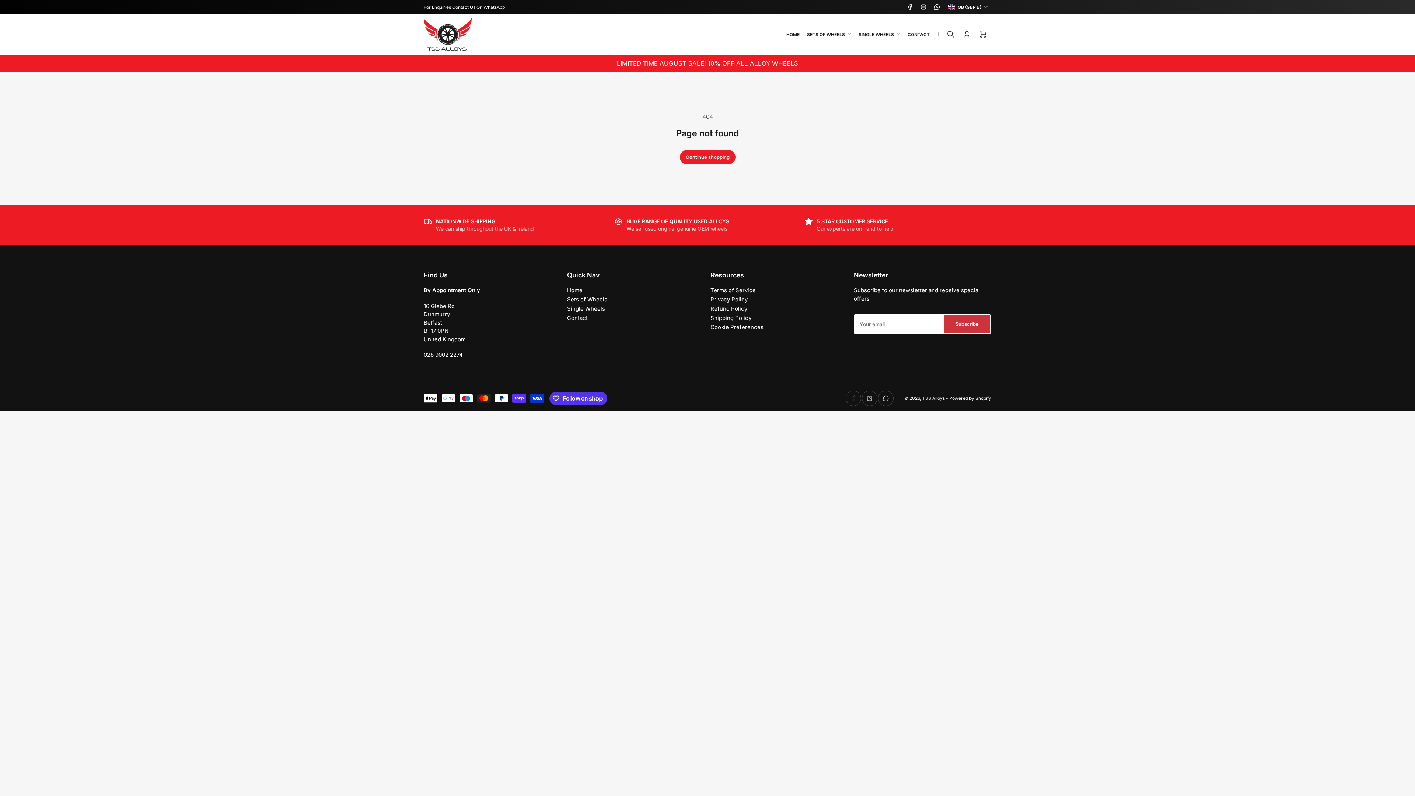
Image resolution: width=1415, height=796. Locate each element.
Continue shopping (708, 157)
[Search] (951, 34)
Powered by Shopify (970, 398)
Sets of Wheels (826, 34)
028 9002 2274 (443, 354)
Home (793, 34)
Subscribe (967, 324)
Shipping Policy (730, 317)
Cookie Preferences (737, 327)
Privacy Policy (729, 299)
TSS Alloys (933, 398)
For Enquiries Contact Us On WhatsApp (464, 7)
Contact (919, 34)
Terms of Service (733, 290)
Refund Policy (728, 308)
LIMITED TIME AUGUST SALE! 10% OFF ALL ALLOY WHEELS (707, 63)
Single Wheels (876, 34)
